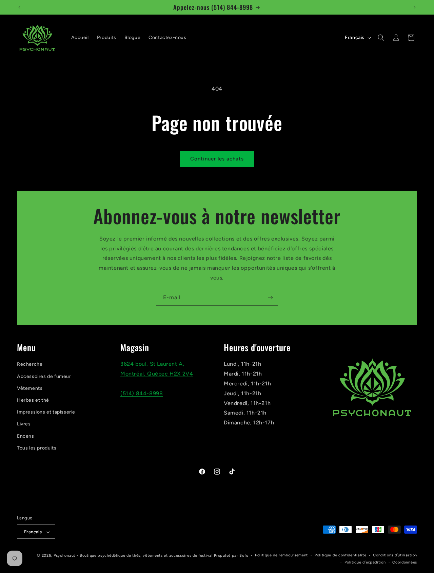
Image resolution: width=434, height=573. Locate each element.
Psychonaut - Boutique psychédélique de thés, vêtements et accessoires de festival (133, 556)
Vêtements (29, 388)
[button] (381, 37)
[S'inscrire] (270, 298)
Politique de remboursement (281, 555)
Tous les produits (36, 448)
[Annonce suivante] (414, 7)
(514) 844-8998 (141, 393)
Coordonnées (404, 562)
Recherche (29, 364)
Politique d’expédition (365, 562)
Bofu (243, 556)
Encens (25, 436)
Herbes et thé (33, 400)
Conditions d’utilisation (395, 555)
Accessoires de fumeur (44, 376)
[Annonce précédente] (19, 7)
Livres (24, 424)
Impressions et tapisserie (46, 412)
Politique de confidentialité (341, 555)
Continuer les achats (217, 159)
